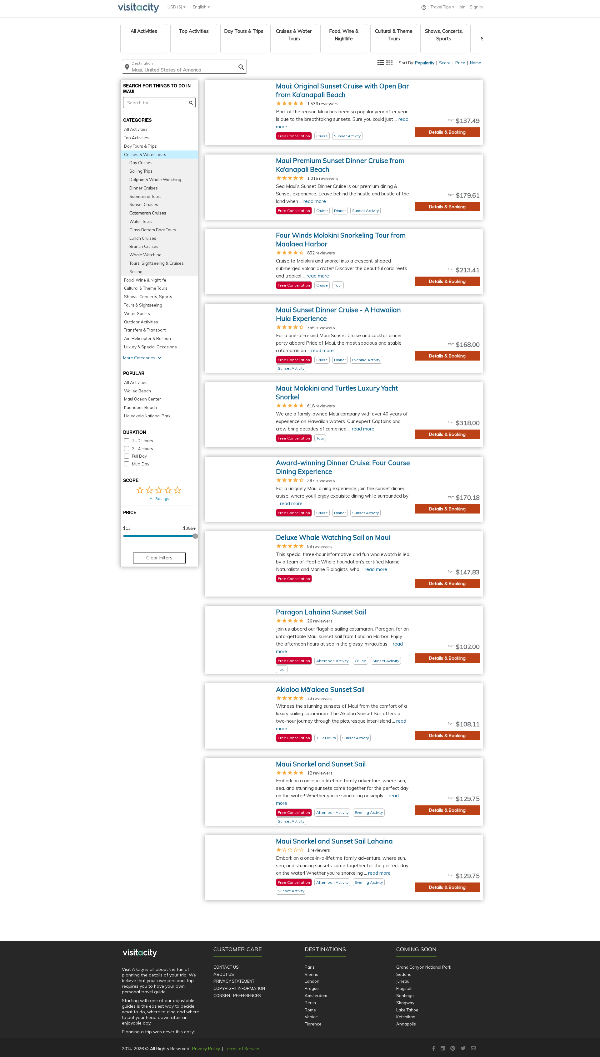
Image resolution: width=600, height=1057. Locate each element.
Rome (310, 1009)
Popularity (424, 62)
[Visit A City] (140, 953)
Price (460, 62)
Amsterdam (316, 995)
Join (462, 6)
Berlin (310, 1002)
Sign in (476, 6)
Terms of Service (242, 1048)
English (200, 6)
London (312, 981)
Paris (310, 967)
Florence (313, 1023)
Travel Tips (441, 6)
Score (445, 62)
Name (475, 62)
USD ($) (175, 6)
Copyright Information (239, 988)
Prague (312, 988)
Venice (311, 1016)
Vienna (311, 974)
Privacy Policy (206, 1048)
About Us (223, 974)
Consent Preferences (237, 995)
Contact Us (226, 967)
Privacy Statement (233, 981)
